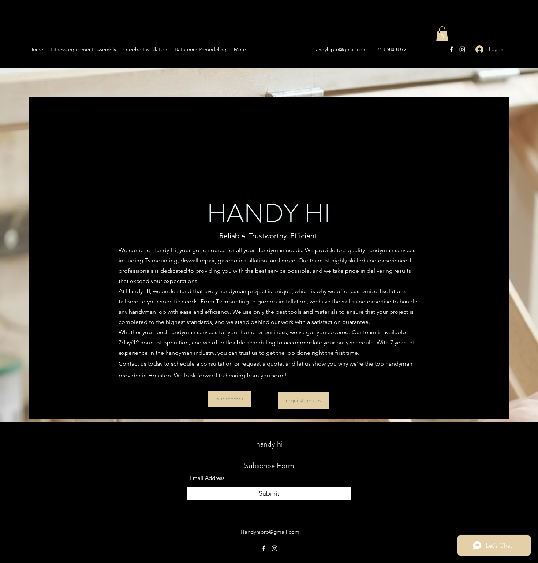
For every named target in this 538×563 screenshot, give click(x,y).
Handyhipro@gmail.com (339, 49)
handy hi (269, 444)
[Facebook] (451, 49)
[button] (442, 33)
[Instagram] (462, 49)
